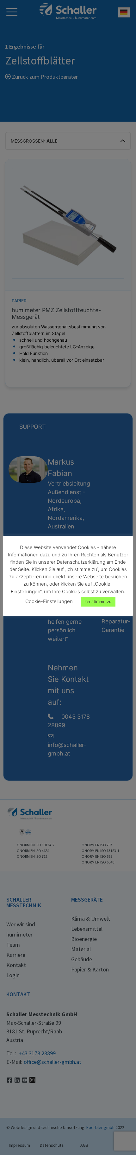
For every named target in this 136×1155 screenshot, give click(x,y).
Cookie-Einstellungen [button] (49, 601)
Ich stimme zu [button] (98, 601)
